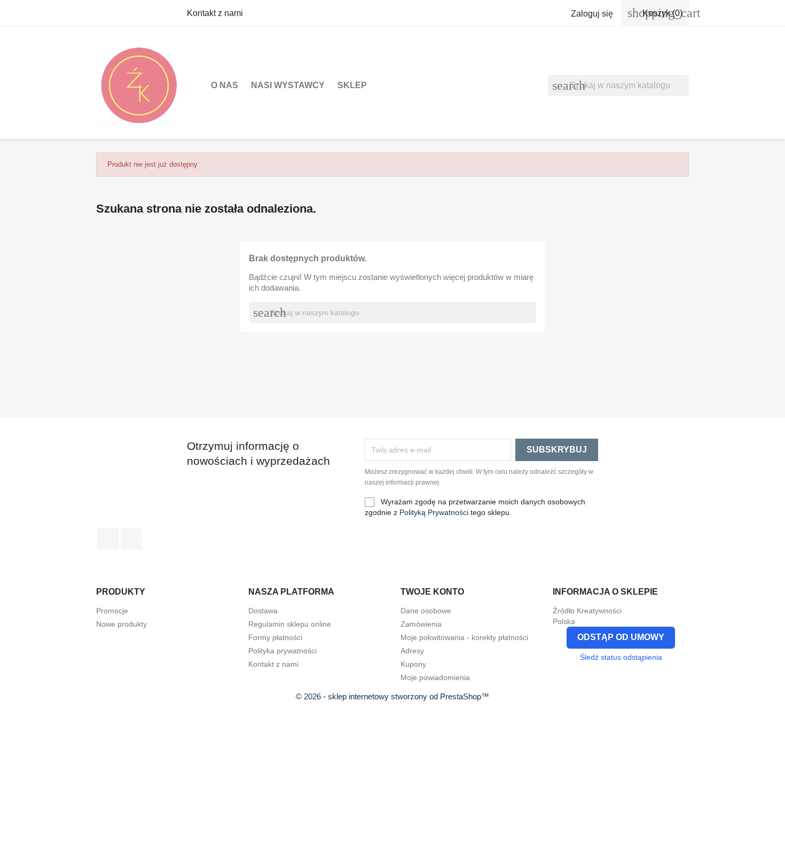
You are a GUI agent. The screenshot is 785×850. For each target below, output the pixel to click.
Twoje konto (432, 591)
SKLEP (352, 85)
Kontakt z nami (215, 13)
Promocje (112, 610)
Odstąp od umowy (620, 637)
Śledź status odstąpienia (621, 657)
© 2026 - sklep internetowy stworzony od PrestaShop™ (392, 696)
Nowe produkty (121, 624)
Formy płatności (275, 637)
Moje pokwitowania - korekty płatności (464, 637)
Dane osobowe (426, 610)
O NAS (224, 85)
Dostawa (263, 610)
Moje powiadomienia (435, 677)
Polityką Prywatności (433, 512)
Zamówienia (421, 624)
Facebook (108, 539)
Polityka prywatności (282, 650)
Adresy (412, 650)
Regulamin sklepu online (289, 624)
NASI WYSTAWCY (288, 85)
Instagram (131, 539)
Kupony (413, 664)
